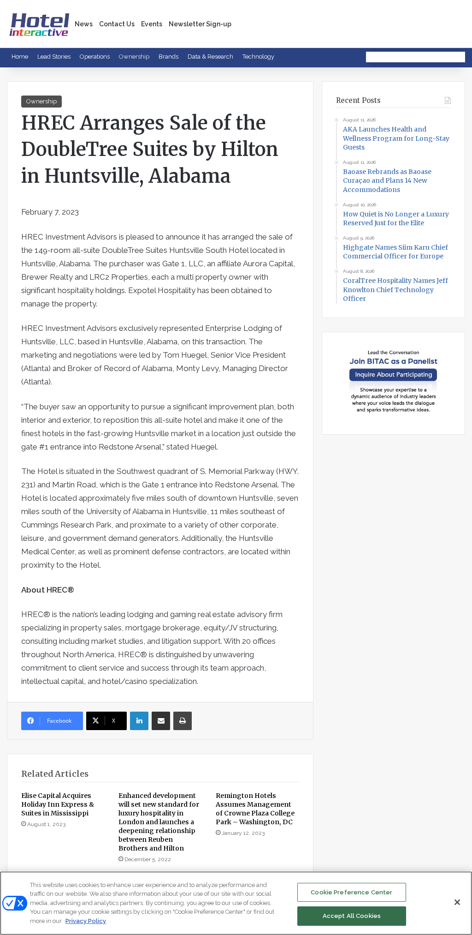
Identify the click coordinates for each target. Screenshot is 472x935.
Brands (168, 56)
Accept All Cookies (352, 915)
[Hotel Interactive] (39, 24)
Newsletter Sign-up (200, 24)
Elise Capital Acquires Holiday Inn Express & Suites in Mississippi (57, 804)
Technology (258, 56)
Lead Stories (54, 56)
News (84, 24)
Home (20, 56)
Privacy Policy (85, 920)
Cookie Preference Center (351, 892)
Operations (95, 56)
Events (151, 24)
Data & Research (210, 56)
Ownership (134, 56)
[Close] (457, 902)
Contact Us (117, 24)
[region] (236, 903)
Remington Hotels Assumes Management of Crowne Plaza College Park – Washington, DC (255, 808)
